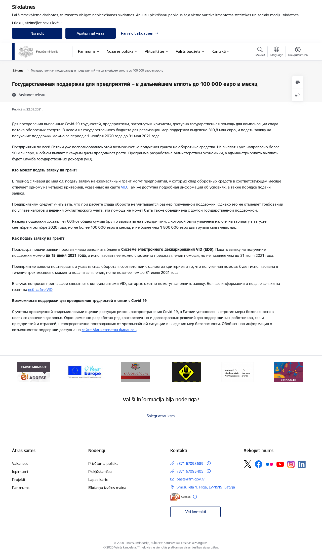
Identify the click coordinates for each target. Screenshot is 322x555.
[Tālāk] (298, 372)
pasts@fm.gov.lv (190, 479)
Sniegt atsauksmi (161, 415)
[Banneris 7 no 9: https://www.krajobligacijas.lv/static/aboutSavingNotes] (135, 371)
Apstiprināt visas (90, 33)
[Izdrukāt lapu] (297, 82)
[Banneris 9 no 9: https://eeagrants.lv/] (237, 371)
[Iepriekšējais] (23, 372)
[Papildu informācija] (209, 463)
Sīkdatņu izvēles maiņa (107, 487)
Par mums (20, 487)
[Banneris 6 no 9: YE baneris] (84, 371)
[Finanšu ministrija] (38, 52)
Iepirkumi (20, 471)
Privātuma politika (103, 463)
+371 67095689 (190, 463)
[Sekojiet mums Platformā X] (248, 464)
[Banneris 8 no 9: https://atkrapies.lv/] (186, 371)
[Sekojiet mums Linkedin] (302, 464)
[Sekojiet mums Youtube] (280, 464)
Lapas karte (98, 479)
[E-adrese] (180, 496)
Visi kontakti (195, 511)
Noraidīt (37, 33)
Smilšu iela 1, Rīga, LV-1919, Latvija (206, 487)
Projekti (18, 479)
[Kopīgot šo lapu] (297, 95)
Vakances (20, 463)
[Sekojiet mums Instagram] (291, 464)
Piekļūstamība (100, 471)
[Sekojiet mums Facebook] (258, 464)
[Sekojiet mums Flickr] (269, 464)
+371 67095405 (190, 471)
